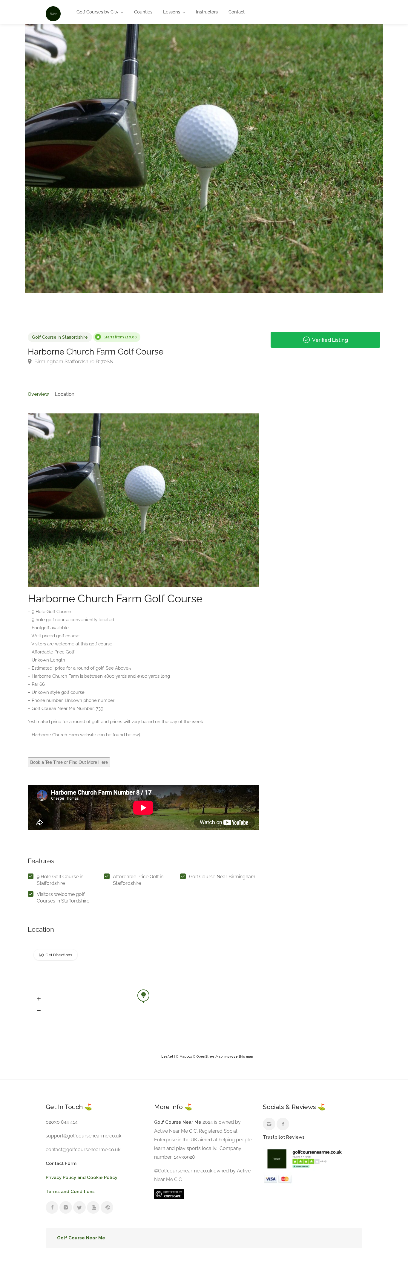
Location (64, 394)
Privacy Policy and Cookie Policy (81, 1177)
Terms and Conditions (70, 1191)
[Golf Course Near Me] (53, 13)
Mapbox (186, 1057)
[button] (39, 999)
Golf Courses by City (97, 12)
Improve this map (238, 1057)
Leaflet (167, 1057)
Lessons (171, 12)
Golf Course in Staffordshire (60, 337)
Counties (143, 12)
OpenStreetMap (210, 1057)
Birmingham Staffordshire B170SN (73, 361)
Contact (236, 12)
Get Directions (58, 955)
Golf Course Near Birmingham (222, 876)
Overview (38, 394)
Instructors (207, 12)
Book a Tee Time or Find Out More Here (69, 762)
